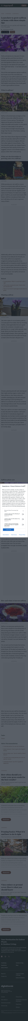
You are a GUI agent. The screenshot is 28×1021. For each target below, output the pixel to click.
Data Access (14, 534)
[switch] (22, 514)
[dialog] (14, 510)
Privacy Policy (22, 534)
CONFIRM (8, 529)
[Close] (25, 486)
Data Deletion (6, 534)
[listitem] (14, 511)
